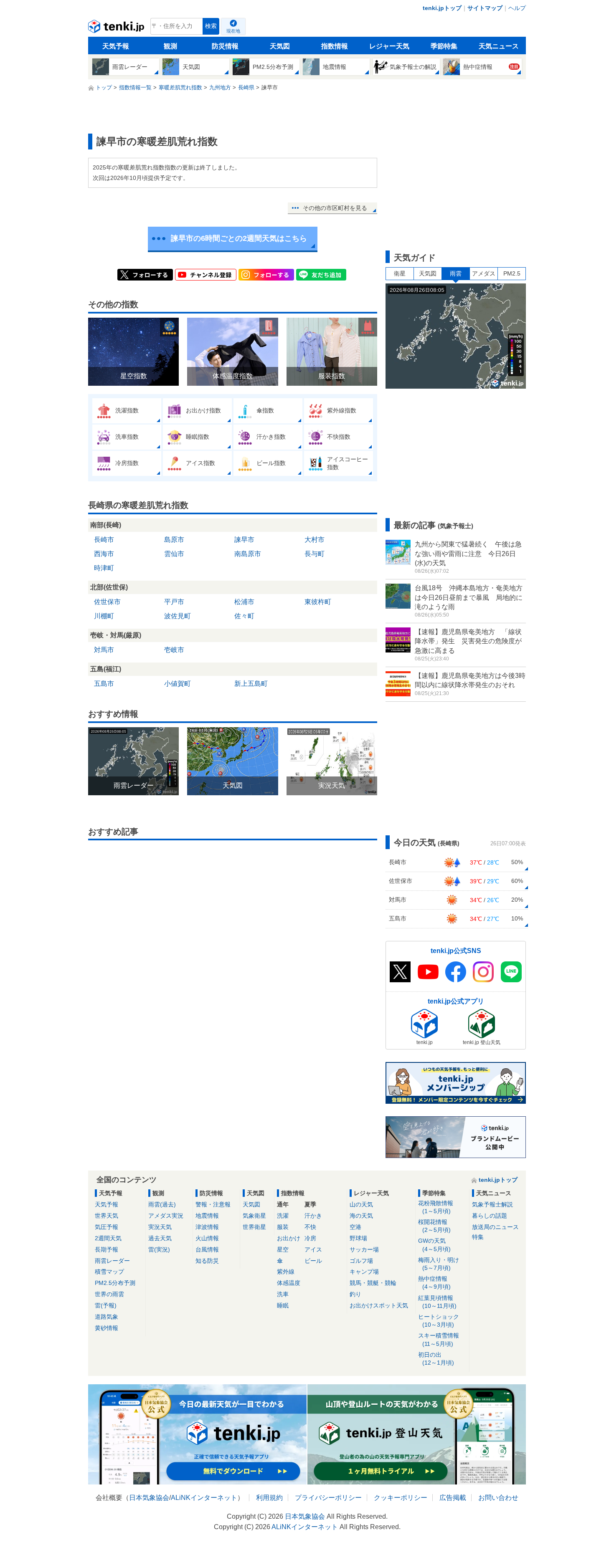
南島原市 (247, 553)
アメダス (483, 273)
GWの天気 (434, 1244)
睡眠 (283, 1305)
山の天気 (361, 1204)
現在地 (233, 30)
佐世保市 (107, 601)
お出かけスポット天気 (379, 1305)
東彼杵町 (317, 601)
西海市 (104, 553)
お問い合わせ (498, 1497)
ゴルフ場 (361, 1260)
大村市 (314, 539)
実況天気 (160, 1227)
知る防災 (207, 1260)
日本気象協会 (149, 1497)
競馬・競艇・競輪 (373, 1282)
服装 (283, 1227)
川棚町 (104, 616)
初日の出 (436, 1358)
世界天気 (106, 1215)
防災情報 (225, 46)
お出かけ (288, 1238)
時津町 (104, 567)
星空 (283, 1249)
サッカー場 (364, 1249)
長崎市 (104, 539)
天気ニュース (499, 46)
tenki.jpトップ (442, 8)
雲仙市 (174, 553)
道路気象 (106, 1316)
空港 (355, 1227)
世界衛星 (254, 1227)
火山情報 (207, 1238)
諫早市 (244, 539)
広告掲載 (452, 1497)
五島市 (104, 683)
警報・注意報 (213, 1204)
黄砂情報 (106, 1328)
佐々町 (244, 616)
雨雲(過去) (162, 1204)
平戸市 (174, 601)
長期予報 (106, 1249)
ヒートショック (438, 1320)
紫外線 (285, 1271)
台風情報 (207, 1249)
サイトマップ (484, 8)
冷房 (310, 1238)
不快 (310, 1227)
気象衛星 (254, 1215)
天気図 (280, 46)
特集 (478, 1237)
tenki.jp (117, 28)
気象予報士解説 (492, 1204)
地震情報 (207, 1215)
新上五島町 (251, 683)
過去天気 (160, 1238)
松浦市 (244, 601)
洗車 (283, 1294)
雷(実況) (159, 1249)
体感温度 (288, 1282)
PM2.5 (511, 273)
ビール (313, 1260)
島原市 (174, 539)
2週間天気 (108, 1238)
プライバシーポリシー (328, 1497)
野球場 (358, 1238)
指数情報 (334, 46)
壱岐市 (174, 649)
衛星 (400, 273)
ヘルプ (517, 8)
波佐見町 (177, 616)
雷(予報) (106, 1305)
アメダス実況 (165, 1215)
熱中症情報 (434, 1282)
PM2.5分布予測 (115, 1282)
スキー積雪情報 (438, 1339)
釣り (355, 1294)
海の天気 (361, 1215)
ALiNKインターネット (204, 1497)
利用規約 (269, 1497)
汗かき (313, 1215)
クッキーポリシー (400, 1497)
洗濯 (283, 1215)
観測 (170, 46)
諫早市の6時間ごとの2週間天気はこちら (239, 238)
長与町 (314, 553)
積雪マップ (109, 1271)
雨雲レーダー (112, 1260)
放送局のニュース (495, 1227)
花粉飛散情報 (435, 1207)
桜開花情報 (434, 1226)
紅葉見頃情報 (437, 1302)
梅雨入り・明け (438, 1264)
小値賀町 (177, 683)
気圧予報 (106, 1227)
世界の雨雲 (109, 1294)
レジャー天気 (389, 46)
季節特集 (444, 46)
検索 (211, 26)
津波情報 (207, 1227)
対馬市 (104, 649)
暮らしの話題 (489, 1215)
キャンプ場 (364, 1271)
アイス (313, 1249)
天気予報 (115, 46)
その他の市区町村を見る (335, 208)
